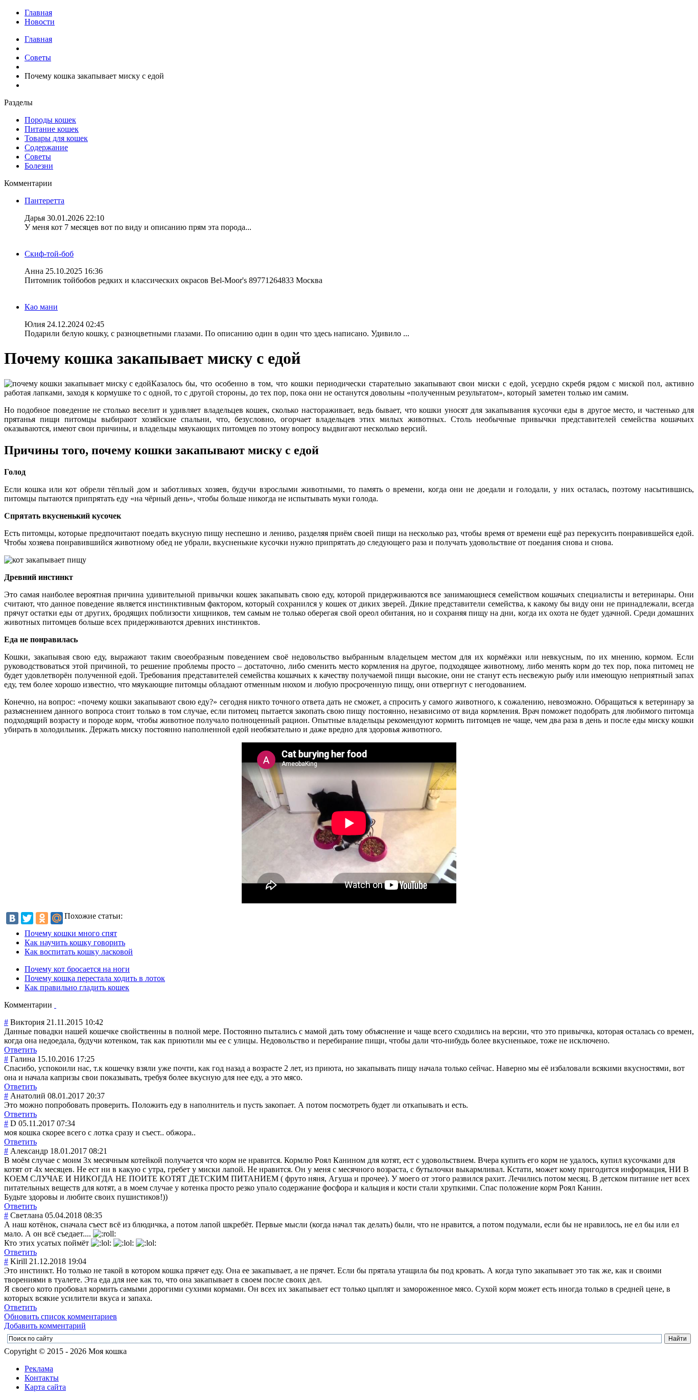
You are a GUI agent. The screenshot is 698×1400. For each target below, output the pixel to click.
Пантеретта (44, 200)
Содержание (46, 147)
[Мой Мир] (57, 918)
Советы (38, 57)
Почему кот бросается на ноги (77, 969)
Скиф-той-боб (49, 253)
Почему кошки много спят (71, 933)
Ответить (20, 1049)
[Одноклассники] (42, 918)
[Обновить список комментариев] (55, 1004)
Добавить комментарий (45, 1325)
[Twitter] (27, 918)
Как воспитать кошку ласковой (79, 951)
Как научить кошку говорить (75, 942)
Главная (38, 12)
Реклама (39, 1368)
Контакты (42, 1377)
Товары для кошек (56, 138)
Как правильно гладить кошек (77, 987)
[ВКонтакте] (12, 918)
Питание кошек (52, 129)
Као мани (41, 306)
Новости (40, 21)
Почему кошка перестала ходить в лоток (95, 978)
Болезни (39, 165)
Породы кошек (50, 119)
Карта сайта (45, 1387)
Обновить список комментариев (60, 1316)
